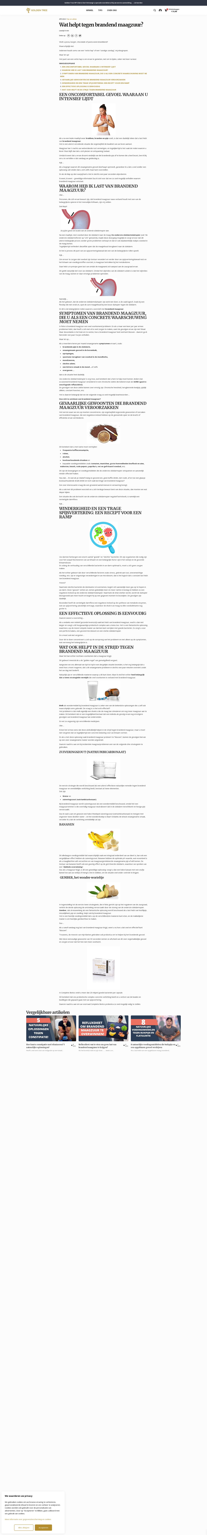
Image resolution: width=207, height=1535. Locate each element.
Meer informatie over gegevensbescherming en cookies (28, 1519)
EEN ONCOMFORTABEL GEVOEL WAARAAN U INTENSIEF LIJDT (89, 67)
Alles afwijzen (23, 1527)
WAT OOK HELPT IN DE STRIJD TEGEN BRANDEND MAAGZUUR (89, 89)
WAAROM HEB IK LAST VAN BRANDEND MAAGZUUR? (85, 70)
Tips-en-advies (72, 19)
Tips (100, 10)
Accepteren (43, 1527)
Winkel (89, 10)
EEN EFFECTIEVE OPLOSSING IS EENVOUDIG (81, 86)
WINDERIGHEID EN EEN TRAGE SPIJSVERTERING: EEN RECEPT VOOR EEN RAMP (95, 83)
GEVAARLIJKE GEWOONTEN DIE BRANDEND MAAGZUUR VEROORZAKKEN (93, 79)
